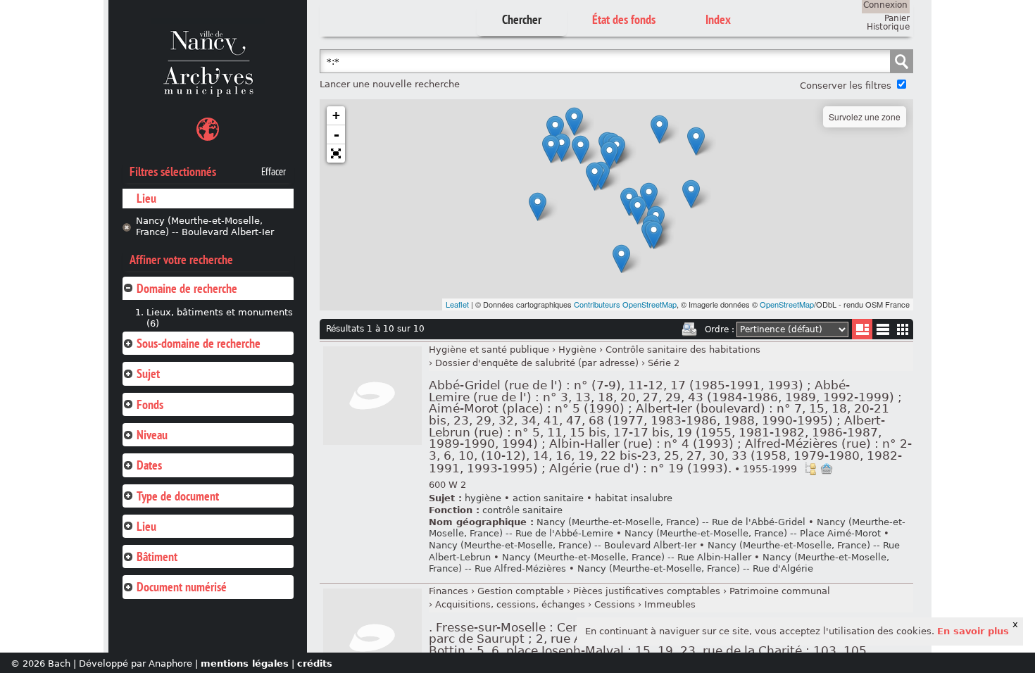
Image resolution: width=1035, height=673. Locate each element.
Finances (448, 591)
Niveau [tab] (152, 435)
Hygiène (577, 349)
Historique (888, 27)
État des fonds (624, 19)
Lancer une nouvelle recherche (390, 84)
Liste (862, 329)
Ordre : (719, 329)
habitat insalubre (633, 498)
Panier (897, 18)
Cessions (614, 604)
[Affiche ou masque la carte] (207, 131)
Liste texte (882, 332)
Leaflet (457, 304)
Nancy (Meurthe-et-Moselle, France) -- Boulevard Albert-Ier (205, 226)
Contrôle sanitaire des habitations (683, 349)
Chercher (521, 19)
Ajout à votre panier (826, 469)
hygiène (483, 498)
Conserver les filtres (845, 85)
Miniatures (903, 329)
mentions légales (245, 663)
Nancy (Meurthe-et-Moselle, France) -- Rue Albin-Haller (626, 557)
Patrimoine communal (779, 591)
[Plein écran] (336, 153)
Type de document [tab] (178, 496)
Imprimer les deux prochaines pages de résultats (689, 329)
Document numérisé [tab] (182, 587)
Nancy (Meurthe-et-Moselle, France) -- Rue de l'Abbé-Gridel (671, 522)
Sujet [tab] (148, 373)
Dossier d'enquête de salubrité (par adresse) (537, 363)
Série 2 (663, 363)
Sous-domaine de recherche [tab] (199, 343)
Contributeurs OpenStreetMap (625, 304)
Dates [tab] (149, 465)
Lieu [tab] (146, 526)
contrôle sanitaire (522, 510)
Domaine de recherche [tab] (187, 288)
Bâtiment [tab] (157, 556)
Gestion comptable (520, 591)
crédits (314, 663)
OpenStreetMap (787, 304)
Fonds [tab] (150, 404)
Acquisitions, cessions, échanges (510, 604)
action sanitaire (548, 498)
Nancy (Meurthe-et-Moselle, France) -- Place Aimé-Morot (753, 533)
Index (718, 19)
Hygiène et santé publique (489, 349)
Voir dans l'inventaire (810, 469)
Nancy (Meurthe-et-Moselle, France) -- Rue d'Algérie (695, 568)
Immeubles (670, 604)
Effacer (273, 171)
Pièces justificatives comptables (646, 591)
